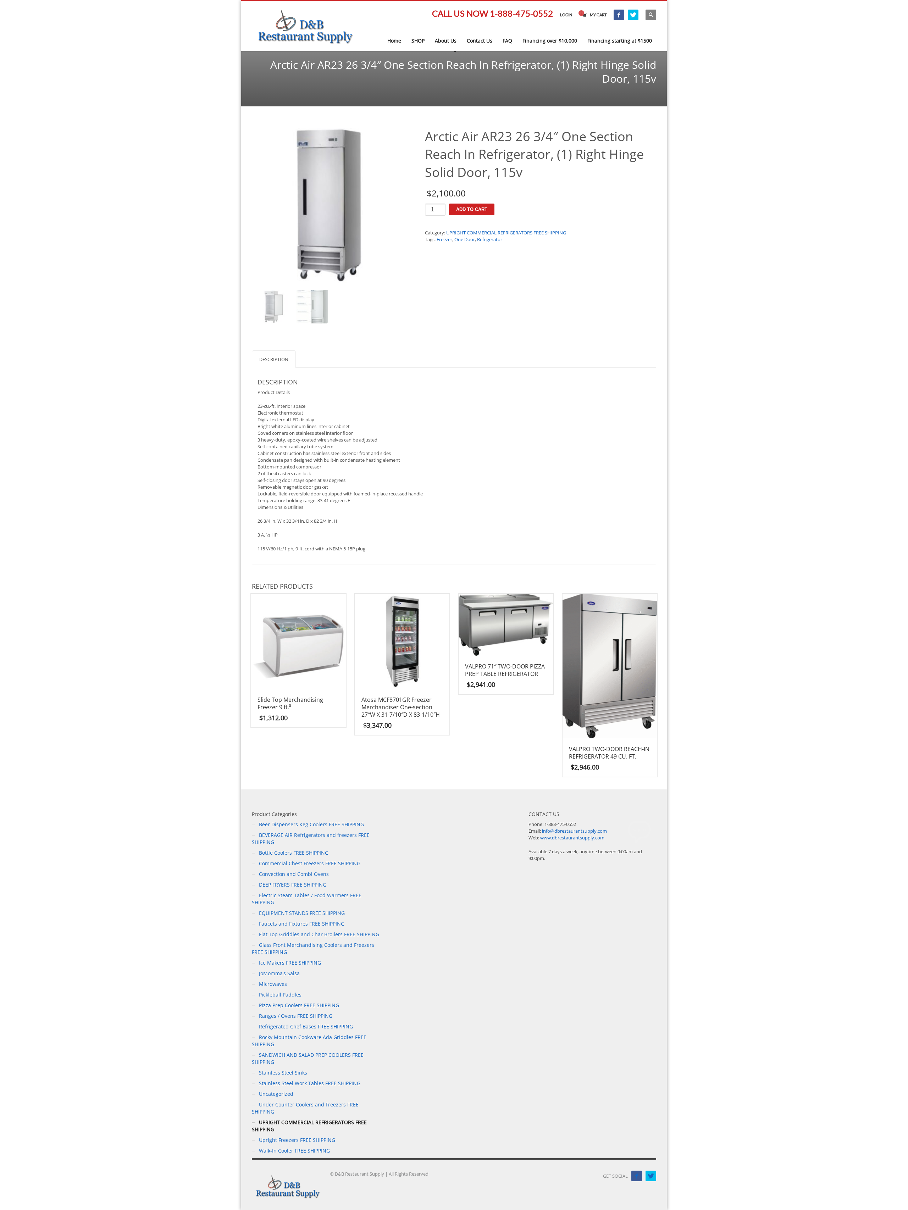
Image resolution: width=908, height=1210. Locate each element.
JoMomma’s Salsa (279, 973)
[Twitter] (633, 15)
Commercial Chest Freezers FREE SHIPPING (309, 863)
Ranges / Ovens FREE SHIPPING (295, 1015)
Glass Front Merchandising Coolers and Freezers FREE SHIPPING (313, 948)
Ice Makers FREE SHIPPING (290, 962)
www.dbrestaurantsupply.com (572, 837)
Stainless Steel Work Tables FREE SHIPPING (309, 1083)
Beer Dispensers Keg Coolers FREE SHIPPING (311, 824)
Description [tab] (273, 359)
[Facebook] (619, 15)
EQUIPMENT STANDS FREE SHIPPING (302, 913)
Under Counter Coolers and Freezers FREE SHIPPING (305, 1108)
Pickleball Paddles (280, 994)
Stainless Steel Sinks (283, 1072)
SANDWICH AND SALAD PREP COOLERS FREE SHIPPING (308, 1058)
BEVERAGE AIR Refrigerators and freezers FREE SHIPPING (311, 838)
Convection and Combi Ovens (294, 874)
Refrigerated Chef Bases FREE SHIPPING (306, 1026)
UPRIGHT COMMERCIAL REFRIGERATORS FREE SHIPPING (506, 232)
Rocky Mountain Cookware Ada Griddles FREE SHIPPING (309, 1041)
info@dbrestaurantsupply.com (574, 831)
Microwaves (273, 984)
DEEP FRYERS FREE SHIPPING (292, 884)
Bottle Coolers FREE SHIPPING (293, 852)
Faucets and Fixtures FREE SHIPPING (301, 923)
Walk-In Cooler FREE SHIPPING (294, 1150)
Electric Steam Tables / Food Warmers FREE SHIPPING (306, 899)
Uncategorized (276, 1093)
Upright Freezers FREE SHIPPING (297, 1140)
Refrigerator (489, 239)
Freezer (444, 239)
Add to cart (471, 209)
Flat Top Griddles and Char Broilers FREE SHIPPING (319, 934)
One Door (464, 239)
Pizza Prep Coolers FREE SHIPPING (299, 1005)
